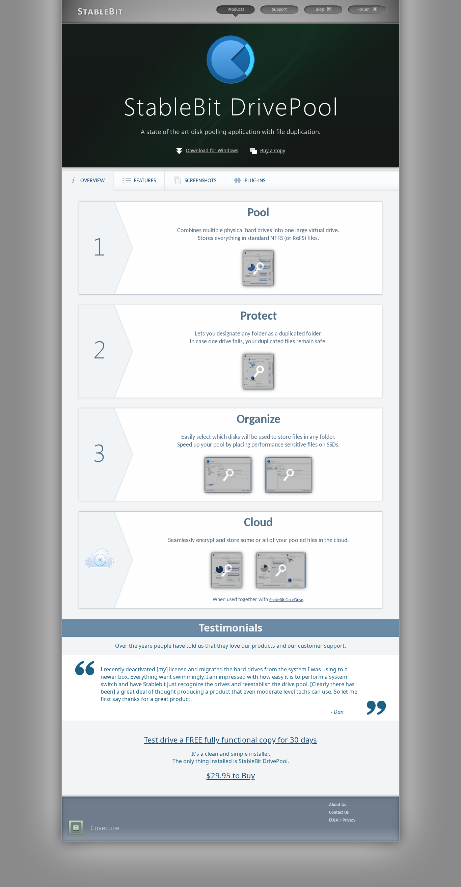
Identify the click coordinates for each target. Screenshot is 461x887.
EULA (333, 820)
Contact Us (339, 812)
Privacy (349, 820)
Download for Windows (212, 150)
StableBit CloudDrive (286, 600)
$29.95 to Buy (231, 775)
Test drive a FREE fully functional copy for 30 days (230, 739)
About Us (337, 805)
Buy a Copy (272, 150)
